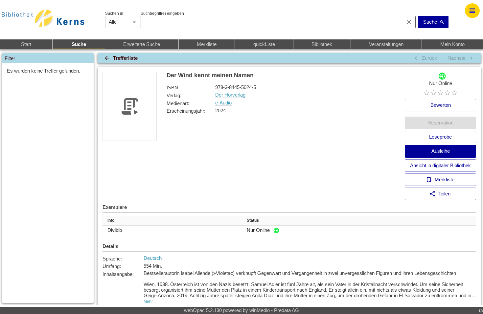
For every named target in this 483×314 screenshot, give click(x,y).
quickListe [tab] (264, 44)
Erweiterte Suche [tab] (141, 44)
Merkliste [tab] (207, 44)
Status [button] (253, 220)
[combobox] (270, 22)
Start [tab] (26, 44)
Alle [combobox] (113, 22)
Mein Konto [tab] (452, 44)
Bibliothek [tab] (321, 44)
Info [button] (110, 220)
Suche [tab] (79, 44)
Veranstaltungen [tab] (386, 44)
